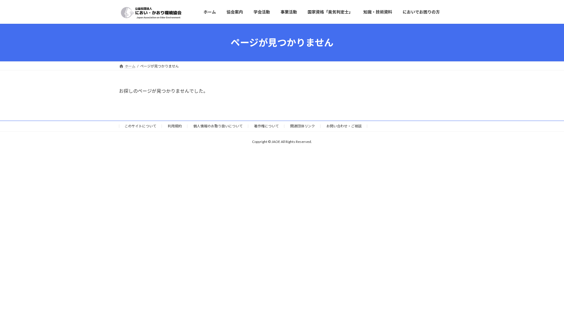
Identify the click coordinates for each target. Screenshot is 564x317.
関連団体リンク (302, 126)
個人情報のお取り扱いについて (218, 126)
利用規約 (175, 126)
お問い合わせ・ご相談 (344, 126)
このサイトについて (140, 126)
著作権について (266, 126)
